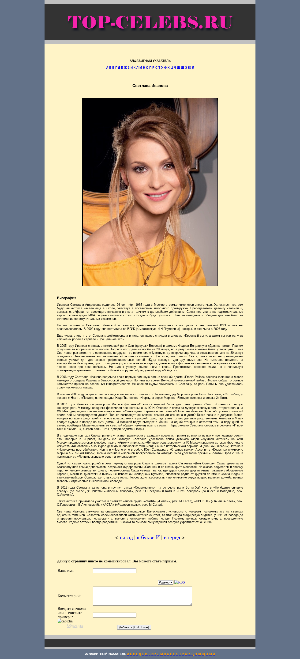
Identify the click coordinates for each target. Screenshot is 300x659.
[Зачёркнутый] (106, 583)
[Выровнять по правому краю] (129, 583)
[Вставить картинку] (148, 583)
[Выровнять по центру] (124, 583)
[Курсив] (101, 583)
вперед (172, 537)
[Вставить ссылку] (141, 583)
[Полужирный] (96, 583)
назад (126, 537)
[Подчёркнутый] (112, 583)
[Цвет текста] (135, 583)
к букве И (148, 537)
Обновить (75, 625)
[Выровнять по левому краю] (118, 583)
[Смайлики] (154, 583)
